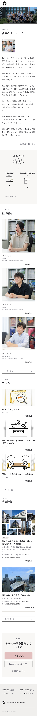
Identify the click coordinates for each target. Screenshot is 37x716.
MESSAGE (8, 690)
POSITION (26, 693)
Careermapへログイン (18, 664)
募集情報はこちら (18, 671)
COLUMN (7, 693)
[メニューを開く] (33, 3)
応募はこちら (18, 655)
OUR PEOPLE (27, 690)
